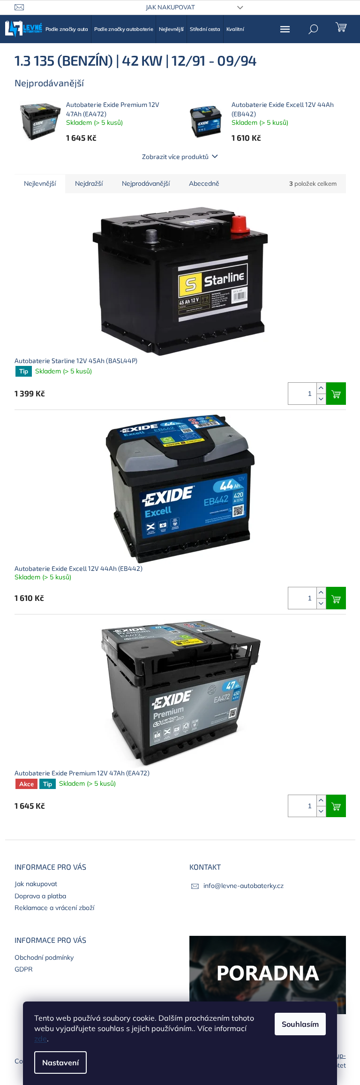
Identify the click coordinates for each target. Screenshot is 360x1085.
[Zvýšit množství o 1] (321, 388)
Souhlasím (300, 1024)
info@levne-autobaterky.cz (243, 885)
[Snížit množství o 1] (321, 399)
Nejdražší (89, 183)
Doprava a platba (40, 896)
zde (40, 1038)
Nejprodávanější (146, 183)
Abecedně (204, 183)
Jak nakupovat (170, 7)
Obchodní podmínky (44, 957)
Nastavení (60, 1062)
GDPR (24, 969)
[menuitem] (67, 29)
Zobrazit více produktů (175, 156)
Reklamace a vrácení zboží (54, 907)
